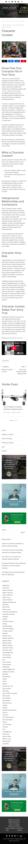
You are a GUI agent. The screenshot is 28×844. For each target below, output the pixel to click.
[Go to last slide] (4, 403)
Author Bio (5, 588)
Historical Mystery (8, 628)
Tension (4, 712)
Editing (4, 619)
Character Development (9, 612)
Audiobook (5, 585)
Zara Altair (5, 39)
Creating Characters (18, 25)
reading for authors (8, 672)
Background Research (9, 602)
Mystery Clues (6, 636)
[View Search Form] (22, 1)
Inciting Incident (7, 631)
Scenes (4, 679)
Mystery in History (7, 434)
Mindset (5, 633)
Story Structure (7, 703)
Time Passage (6, 724)
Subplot (4, 705)
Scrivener (5, 91)
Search (4, 530)
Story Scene (6, 696)
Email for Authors (7, 621)
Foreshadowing (7, 626)
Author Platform (7, 595)
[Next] (24, 403)
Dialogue (5, 616)
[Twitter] (9, 1)
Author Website (7, 600)
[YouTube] (15, 1)
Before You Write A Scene (7, 369)
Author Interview (7, 590)
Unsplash (20, 338)
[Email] (18, 1)
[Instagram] (12, 1)
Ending (4, 624)
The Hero (5, 715)
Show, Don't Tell (7, 686)
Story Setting (6, 698)
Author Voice (6, 597)
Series (4, 681)
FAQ (3, 447)
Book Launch (6, 609)
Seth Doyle (11, 338)
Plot (3, 660)
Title (3, 729)
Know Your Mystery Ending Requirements (21, 370)
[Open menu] (24, 7)
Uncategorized (6, 732)
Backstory (5, 604)
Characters (6, 360)
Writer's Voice (6, 739)
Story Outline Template (9, 693)
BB (20, 836)
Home (3, 21)
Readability (5, 667)
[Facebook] (6, 1)
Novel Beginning (7, 652)
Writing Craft (6, 741)
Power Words (6, 664)
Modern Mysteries (14, 822)
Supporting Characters (9, 710)
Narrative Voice (7, 650)
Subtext (4, 708)
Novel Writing (6, 657)
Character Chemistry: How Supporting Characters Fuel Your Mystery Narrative (13, 565)
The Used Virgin (7, 720)
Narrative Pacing (7, 648)
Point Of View (6, 662)
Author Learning (10, 21)
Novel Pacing (6, 655)
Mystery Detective (8, 638)
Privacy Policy (19, 839)
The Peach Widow (8, 717)
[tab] (12, 420)
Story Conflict (6, 688)
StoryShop (14, 91)
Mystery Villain (7, 643)
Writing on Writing (7, 443)
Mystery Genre (7, 640)
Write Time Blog (7, 438)
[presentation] (14, 396)
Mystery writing (6, 27)
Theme (4, 722)
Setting (4, 684)
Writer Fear (5, 734)
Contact (4, 451)
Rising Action (6, 676)
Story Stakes (6, 700)
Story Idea (5, 691)
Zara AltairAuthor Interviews (14, 828)
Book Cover (6, 607)
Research (5, 674)
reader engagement (8, 669)
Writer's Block (6, 736)
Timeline (5, 727)
